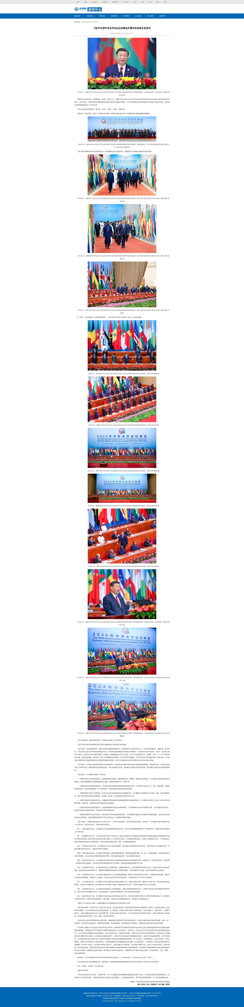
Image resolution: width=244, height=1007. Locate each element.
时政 (89, 16)
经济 (126, 16)
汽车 (135, 2)
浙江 (150, 16)
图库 (142, 2)
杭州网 (83, 22)
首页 (78, 2)
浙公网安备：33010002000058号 (148, 996)
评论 (165, 2)
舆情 (150, 2)
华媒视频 (104, 2)
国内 (102, 16)
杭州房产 (126, 2)
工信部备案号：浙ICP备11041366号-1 (124, 996)
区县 (157, 2)
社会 (138, 16)
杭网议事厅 (115, 2)
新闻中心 (89, 22)
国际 (114, 16)
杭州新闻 (94, 2)
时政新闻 (95, 22)
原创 (85, 2)
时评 (162, 16)
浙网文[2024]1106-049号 (105, 996)
